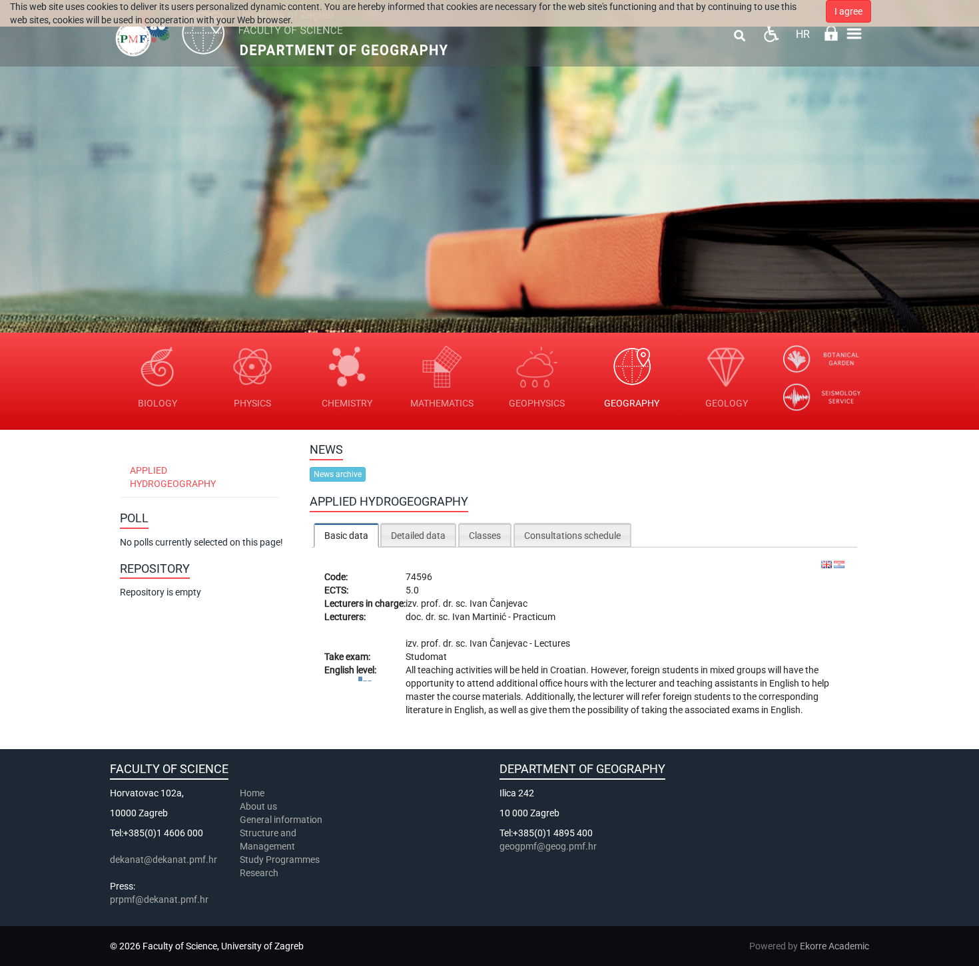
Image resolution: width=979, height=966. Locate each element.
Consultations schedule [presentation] (572, 535)
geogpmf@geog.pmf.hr (548, 846)
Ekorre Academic (834, 946)
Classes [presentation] (485, 535)
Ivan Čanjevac (498, 603)
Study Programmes (280, 859)
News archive (338, 474)
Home (252, 793)
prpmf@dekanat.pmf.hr (159, 899)
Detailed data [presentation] (418, 535)
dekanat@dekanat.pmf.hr (163, 859)
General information (281, 819)
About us (259, 806)
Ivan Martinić (480, 616)
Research (260, 873)
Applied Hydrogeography (173, 477)
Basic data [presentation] (346, 535)
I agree (848, 11)
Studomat (426, 656)
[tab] (346, 535)
